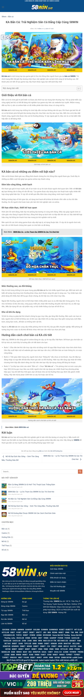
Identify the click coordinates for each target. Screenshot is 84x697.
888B (34, 644)
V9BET (54, 646)
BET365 (7, 644)
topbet (41, 660)
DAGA (44, 652)
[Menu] (3, 7)
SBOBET (72, 641)
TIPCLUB (27, 644)
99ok (57, 660)
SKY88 (34, 638)
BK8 (49, 632)
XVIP (81, 632)
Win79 (9, 660)
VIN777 (39, 632)
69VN (60, 644)
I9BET (12, 632)
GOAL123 (58, 652)
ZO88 (24, 641)
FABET (43, 655)
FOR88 (77, 649)
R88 (76, 632)
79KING (80, 652)
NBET (20, 657)
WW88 (29, 646)
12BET (50, 652)
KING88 (54, 644)
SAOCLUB (75, 638)
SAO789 (73, 646)
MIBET (61, 632)
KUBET (62, 630)
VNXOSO (13, 657)
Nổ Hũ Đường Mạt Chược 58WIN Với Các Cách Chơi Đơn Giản (32, 513)
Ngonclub (34, 660)
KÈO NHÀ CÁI (62, 641)
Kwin (14, 660)
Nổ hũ (4, 541)
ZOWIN (32, 635)
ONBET (22, 646)
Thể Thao (5, 546)
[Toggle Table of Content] (77, 88)
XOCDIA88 (47, 635)
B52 (30, 652)
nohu (13, 638)
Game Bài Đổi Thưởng (61, 635)
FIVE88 (60, 638)
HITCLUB (5, 632)
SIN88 (27, 638)
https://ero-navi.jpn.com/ (66, 607)
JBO (44, 632)
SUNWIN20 (53, 630)
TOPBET (69, 655)
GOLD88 (36, 630)
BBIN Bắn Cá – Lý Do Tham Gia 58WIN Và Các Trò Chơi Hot (31, 492)
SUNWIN (44, 630)
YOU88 (26, 657)
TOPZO (19, 635)
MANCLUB (6, 652)
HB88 (60, 646)
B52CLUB (20, 638)
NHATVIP (67, 644)
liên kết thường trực (56, 451)
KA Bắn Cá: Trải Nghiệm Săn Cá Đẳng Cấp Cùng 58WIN (29, 499)
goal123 (27, 660)
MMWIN (21, 630)
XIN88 (40, 644)
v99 (76, 660)
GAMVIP (28, 630)
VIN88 (46, 638)
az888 (74, 657)
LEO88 (6, 655)
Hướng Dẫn (6, 537)
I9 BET (18, 632)
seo (52, 28)
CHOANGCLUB (9, 635)
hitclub (66, 660)
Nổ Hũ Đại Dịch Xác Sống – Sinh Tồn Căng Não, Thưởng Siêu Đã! (33, 506)
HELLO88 (76, 644)
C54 (48, 646)
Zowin (80, 657)
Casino (4, 533)
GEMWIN (15, 646)
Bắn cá (10, 17)
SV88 (49, 655)
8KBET (14, 644)
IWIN (35, 641)
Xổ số (4, 550)
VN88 (67, 632)
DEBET (25, 632)
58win (4, 17)
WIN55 (19, 652)
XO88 (31, 655)
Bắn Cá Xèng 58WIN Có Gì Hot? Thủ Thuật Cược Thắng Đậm (31, 485)
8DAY (25, 652)
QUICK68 (5, 630)
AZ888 (65, 652)
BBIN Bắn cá (23, 427)
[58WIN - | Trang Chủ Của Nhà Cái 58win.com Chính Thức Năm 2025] (42, 7)
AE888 (39, 635)
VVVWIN (73, 652)
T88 (72, 632)
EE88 (13, 652)
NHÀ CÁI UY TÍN (49, 641)
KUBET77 (69, 630)
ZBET (40, 638)
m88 (61, 660)
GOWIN (13, 630)
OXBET (46, 644)
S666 (80, 646)
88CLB (66, 646)
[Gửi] (80, 471)
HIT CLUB (78, 630)
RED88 (54, 632)
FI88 (79, 641)
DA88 (20, 644)
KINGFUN (6, 646)
